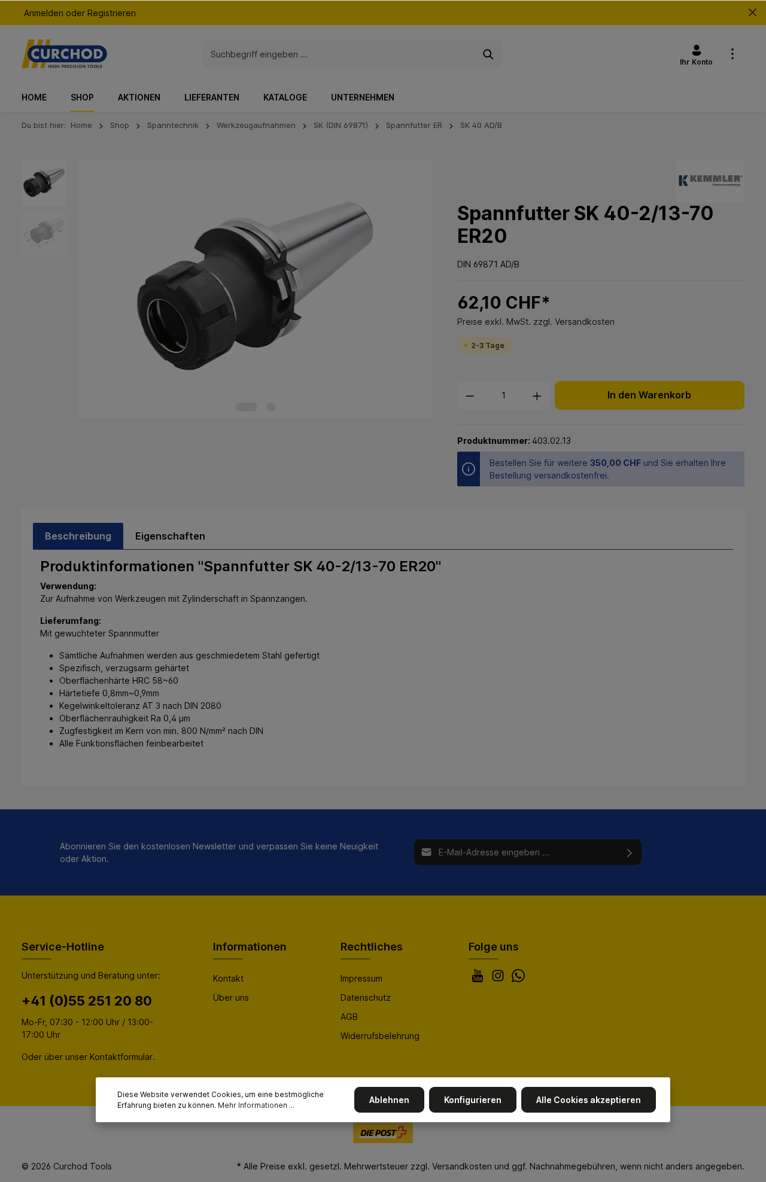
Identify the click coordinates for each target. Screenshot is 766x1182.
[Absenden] (630, 852)
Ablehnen (389, 1100)
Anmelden (43, 13)
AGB (349, 1017)
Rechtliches (372, 946)
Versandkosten (462, 1166)
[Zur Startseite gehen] (64, 53)
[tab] (78, 536)
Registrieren (111, 13)
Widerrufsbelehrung (380, 1036)
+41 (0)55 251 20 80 (87, 1001)
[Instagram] (499, 979)
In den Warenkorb (649, 395)
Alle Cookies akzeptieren (588, 1100)
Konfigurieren (472, 1100)
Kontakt (228, 978)
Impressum (361, 978)
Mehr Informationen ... (256, 1105)
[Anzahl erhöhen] (537, 395)
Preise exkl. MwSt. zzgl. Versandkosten (536, 321)
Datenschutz (366, 997)
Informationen (250, 946)
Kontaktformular (121, 1057)
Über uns (231, 997)
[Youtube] (479, 979)
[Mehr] (732, 53)
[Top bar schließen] (752, 12)
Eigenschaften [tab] (170, 536)
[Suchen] (489, 53)
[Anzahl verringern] (469, 395)
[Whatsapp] (518, 979)
